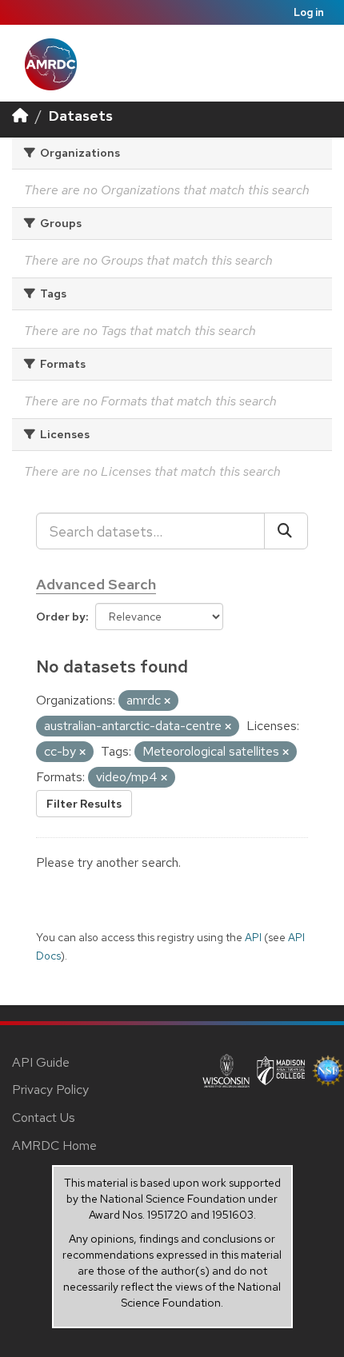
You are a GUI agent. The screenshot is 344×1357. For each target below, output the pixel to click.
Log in (309, 12)
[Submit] (286, 531)
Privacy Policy (50, 1089)
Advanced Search (96, 584)
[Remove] (167, 701)
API (253, 937)
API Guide (41, 1062)
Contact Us (43, 1117)
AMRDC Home (54, 1145)
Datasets (81, 115)
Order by (61, 616)
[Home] (20, 115)
